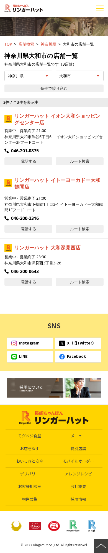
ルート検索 (79, 161)
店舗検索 (26, 44)
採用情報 (78, 499)
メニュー (78, 435)
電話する (28, 161)
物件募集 (29, 499)
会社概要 (78, 486)
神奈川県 (48, 44)
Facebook (76, 356)
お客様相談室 (29, 486)
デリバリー (29, 474)
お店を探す (29, 448)
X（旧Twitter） (81, 343)
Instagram (29, 343)
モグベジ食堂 (29, 435)
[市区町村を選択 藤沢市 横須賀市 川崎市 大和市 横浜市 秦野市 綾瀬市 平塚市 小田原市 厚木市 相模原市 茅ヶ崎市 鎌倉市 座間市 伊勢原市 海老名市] (80, 76)
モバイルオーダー (78, 461)
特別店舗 (78, 448)
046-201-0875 (25, 151)
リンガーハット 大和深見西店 (47, 247)
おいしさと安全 (29, 461)
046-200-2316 (25, 218)
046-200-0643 (25, 271)
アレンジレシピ (78, 474)
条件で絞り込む (54, 88)
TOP (8, 44)
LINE (23, 356)
